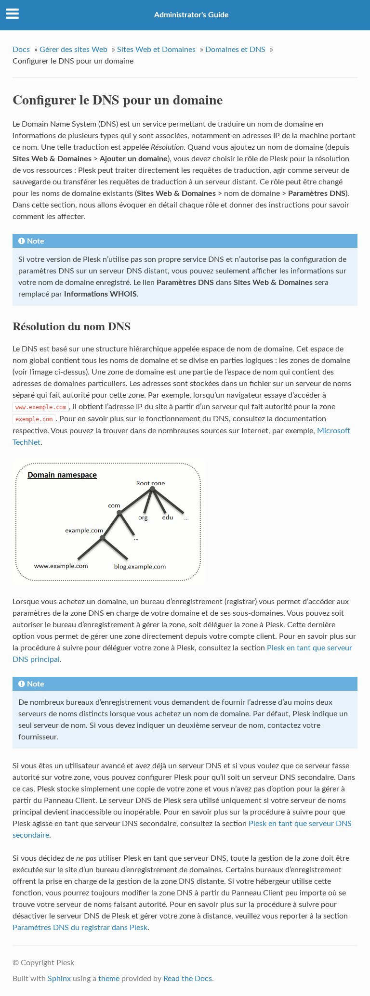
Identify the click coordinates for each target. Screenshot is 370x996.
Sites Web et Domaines (156, 49)
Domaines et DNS (235, 49)
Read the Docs (187, 979)
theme (108, 979)
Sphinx (59, 979)
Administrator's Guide (191, 15)
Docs (21, 49)
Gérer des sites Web (73, 49)
